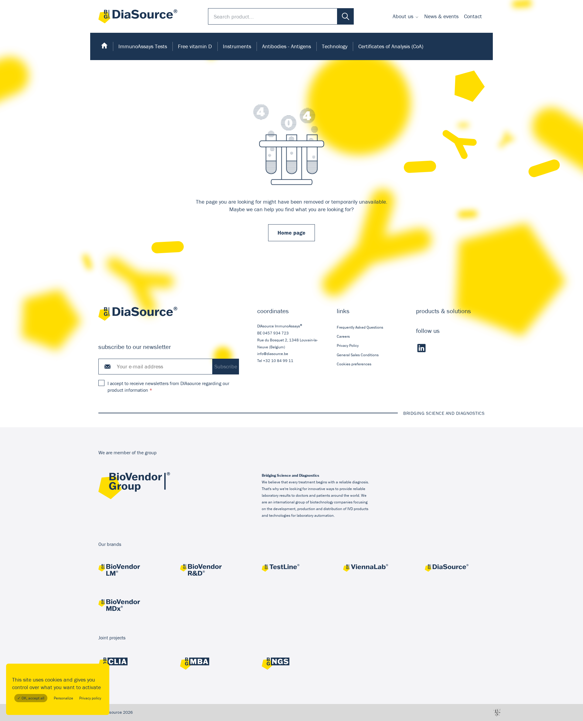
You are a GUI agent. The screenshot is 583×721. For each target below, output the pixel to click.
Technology (334, 46)
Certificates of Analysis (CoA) (390, 46)
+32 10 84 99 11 (278, 360)
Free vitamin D (195, 46)
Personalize (63, 698)
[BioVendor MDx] (128, 606)
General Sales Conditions (358, 354)
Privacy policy (90, 698)
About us (403, 16)
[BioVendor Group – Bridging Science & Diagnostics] (134, 497)
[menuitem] (405, 16)
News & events (441, 16)
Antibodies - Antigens (286, 46)
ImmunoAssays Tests (142, 46)
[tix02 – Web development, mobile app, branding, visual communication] (497, 712)
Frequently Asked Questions (360, 327)
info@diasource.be (272, 353)
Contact (473, 16)
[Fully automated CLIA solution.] (128, 664)
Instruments (237, 46)
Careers (343, 336)
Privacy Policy (348, 345)
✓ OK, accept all (30, 698)
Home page (291, 232)
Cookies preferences (354, 364)
